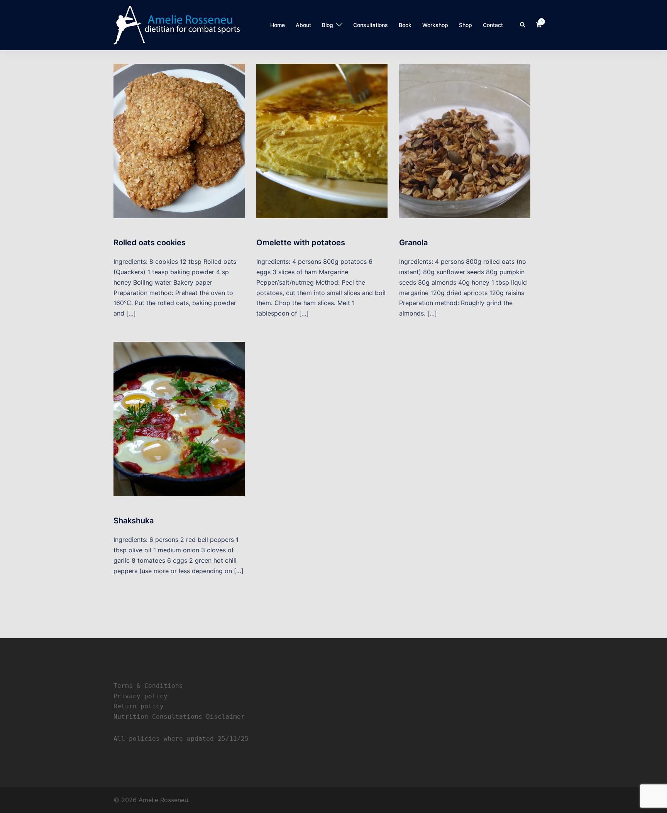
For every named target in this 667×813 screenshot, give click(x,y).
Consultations (370, 25)
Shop (465, 25)
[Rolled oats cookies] (179, 140)
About (303, 25)
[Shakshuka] (179, 419)
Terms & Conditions (148, 685)
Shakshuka (133, 520)
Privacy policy (140, 696)
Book (405, 25)
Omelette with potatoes (300, 242)
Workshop (435, 25)
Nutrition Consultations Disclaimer (179, 716)
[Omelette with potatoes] (322, 140)
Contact (493, 25)
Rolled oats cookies (149, 242)
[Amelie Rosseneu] (176, 24)
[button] (523, 25)
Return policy (138, 706)
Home (277, 25)
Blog (327, 25)
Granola (413, 242)
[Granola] (464, 140)
